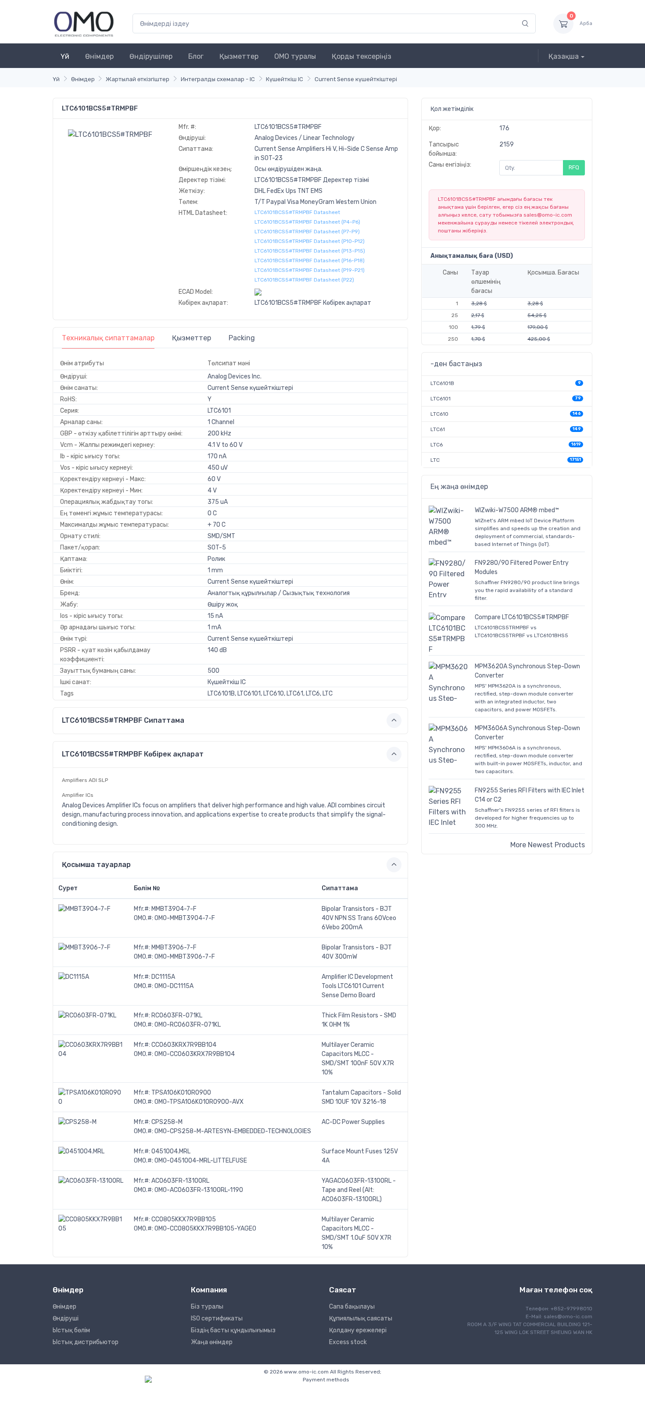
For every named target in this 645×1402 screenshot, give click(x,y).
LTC (435, 460)
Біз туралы (207, 1306)
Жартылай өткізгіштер (137, 79)
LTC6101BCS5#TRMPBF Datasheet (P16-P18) (309, 260)
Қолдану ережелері (358, 1330)
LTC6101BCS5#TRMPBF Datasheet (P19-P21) (309, 270)
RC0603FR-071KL (176, 1015)
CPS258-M (167, 1122)
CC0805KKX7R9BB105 (183, 1219)
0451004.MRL (170, 1151)
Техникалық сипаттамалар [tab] (108, 338)
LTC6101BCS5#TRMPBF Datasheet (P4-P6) (307, 222)
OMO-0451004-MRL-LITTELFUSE (200, 1160)
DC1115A (163, 977)
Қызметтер (238, 56)
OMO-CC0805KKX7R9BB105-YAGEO (205, 1228)
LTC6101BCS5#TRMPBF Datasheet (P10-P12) (309, 241)
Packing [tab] (242, 338)
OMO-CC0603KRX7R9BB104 (194, 1054)
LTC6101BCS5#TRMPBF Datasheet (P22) (304, 280)
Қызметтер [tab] (191, 338)
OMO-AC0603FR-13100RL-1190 (198, 1190)
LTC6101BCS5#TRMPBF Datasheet (297, 212)
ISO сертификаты (217, 1318)
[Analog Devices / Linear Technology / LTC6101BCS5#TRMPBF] (110, 134)
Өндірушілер (150, 56)
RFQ (574, 167)
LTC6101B (442, 383)
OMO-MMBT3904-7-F (184, 918)
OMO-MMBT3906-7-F (184, 956)
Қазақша (563, 56)
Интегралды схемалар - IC (218, 79)
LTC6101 (440, 399)
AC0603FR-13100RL (180, 1180)
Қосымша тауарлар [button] (96, 864)
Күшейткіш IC (284, 79)
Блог (196, 56)
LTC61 (437, 429)
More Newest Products (547, 845)
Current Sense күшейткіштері (356, 79)
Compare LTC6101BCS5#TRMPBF (522, 617)
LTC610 (439, 414)
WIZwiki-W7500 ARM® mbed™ (517, 510)
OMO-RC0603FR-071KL (187, 1024)
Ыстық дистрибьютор (85, 1342)
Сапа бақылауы (352, 1306)
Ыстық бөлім (71, 1330)
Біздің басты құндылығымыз (233, 1330)
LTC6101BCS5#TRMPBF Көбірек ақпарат (312, 303)
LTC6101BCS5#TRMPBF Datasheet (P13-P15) (309, 251)
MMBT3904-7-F (174, 909)
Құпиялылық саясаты (360, 1318)
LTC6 (436, 445)
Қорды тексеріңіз (361, 56)
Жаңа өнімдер (212, 1342)
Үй (65, 56)
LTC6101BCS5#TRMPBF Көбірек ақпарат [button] (133, 754)
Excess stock (348, 1342)
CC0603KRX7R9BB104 (183, 1045)
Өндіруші (66, 1318)
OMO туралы (295, 56)
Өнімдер (99, 56)
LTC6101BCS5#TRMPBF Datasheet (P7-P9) (307, 231)
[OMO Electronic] (84, 23)
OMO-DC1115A (174, 986)
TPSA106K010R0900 (181, 1092)
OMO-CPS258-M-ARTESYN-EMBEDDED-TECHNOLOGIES (232, 1131)
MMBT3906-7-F (174, 947)
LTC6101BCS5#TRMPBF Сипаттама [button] (123, 720)
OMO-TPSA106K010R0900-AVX (199, 1102)
